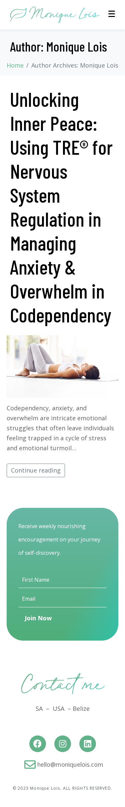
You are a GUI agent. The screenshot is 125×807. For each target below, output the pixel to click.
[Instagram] (62, 743)
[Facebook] (37, 743)
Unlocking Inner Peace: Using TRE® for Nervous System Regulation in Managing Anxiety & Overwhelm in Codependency (61, 206)
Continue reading (36, 470)
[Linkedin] (87, 743)
